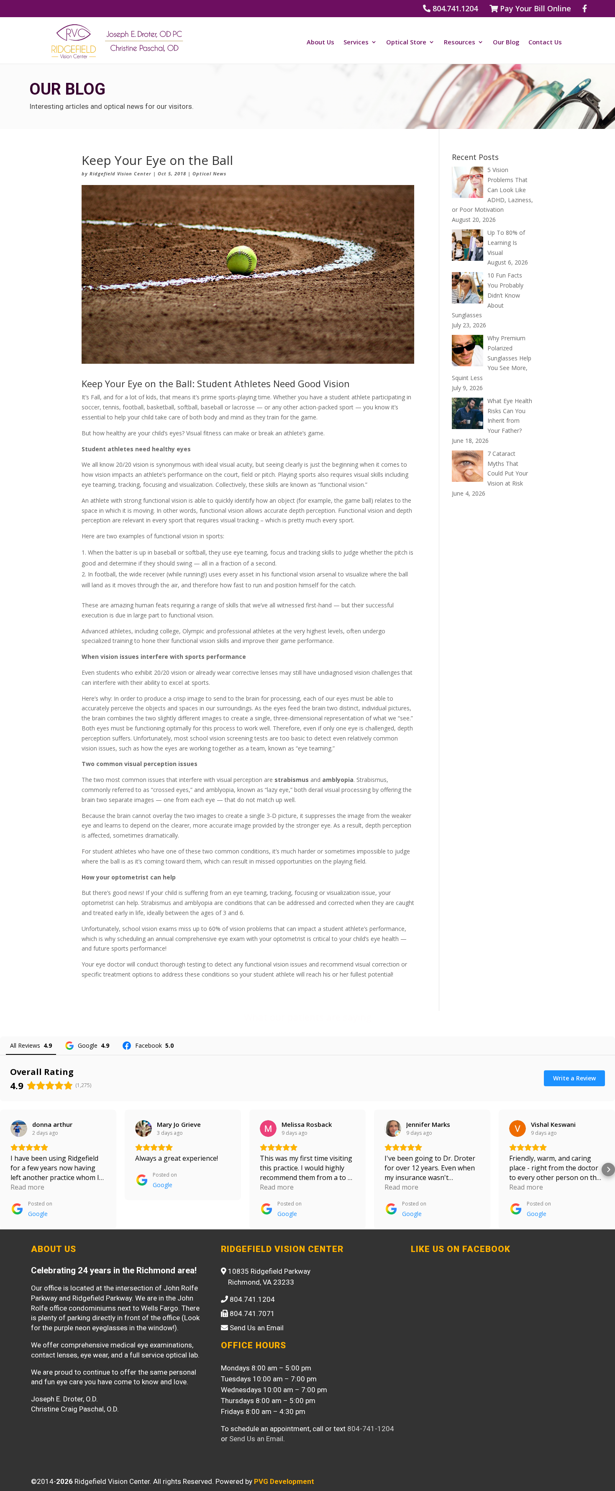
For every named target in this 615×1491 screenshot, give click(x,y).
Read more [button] (27, 1187)
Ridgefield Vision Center (120, 173)
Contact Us (545, 42)
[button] (6, 1169)
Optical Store (406, 42)
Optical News (209, 173)
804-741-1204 (370, 1428)
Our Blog (506, 42)
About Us (320, 42)
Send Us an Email (256, 1438)
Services (356, 42)
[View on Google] (18, 1128)
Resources (459, 42)
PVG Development (284, 1481)
